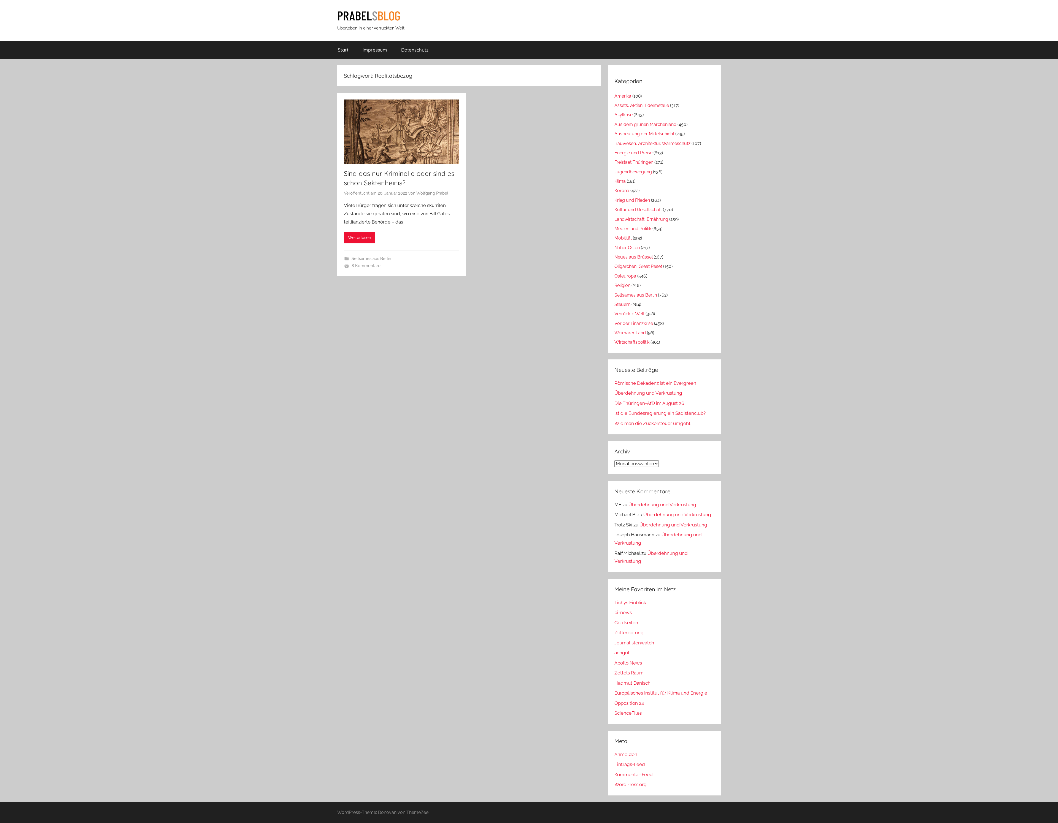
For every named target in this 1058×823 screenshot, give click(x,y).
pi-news (623, 612)
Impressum (375, 50)
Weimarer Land (630, 332)
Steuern (622, 304)
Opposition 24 (629, 703)
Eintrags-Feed (629, 764)
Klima (620, 181)
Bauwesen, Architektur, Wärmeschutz (652, 143)
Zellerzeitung (629, 632)
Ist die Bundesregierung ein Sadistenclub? (660, 413)
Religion (622, 285)
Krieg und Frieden (632, 200)
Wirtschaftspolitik (631, 342)
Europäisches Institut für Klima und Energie (660, 693)
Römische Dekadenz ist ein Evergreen (655, 383)
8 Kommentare (366, 265)
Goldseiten (626, 622)
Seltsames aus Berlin (371, 258)
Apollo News (628, 663)
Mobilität (623, 238)
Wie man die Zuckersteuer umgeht (652, 423)
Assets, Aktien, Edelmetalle (641, 105)
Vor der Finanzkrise (633, 323)
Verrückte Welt (629, 313)
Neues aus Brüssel (633, 257)
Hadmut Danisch (632, 683)
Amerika (622, 96)
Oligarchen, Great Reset (638, 266)
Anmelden (625, 754)
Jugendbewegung (633, 171)
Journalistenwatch (634, 643)
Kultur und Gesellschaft (638, 209)
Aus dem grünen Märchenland (645, 124)
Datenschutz (414, 50)
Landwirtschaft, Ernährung (641, 219)
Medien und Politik (632, 228)
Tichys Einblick (630, 602)
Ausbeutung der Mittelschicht (644, 133)
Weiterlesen (359, 237)
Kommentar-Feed (633, 774)
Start (343, 50)
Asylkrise (623, 114)
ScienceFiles (628, 713)
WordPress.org (630, 784)
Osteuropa (625, 276)
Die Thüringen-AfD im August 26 (649, 403)
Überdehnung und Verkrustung (648, 393)
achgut (622, 652)
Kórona (621, 190)
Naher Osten (627, 247)
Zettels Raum (629, 673)
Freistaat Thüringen (633, 162)
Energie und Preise (633, 152)
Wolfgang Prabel (432, 193)
